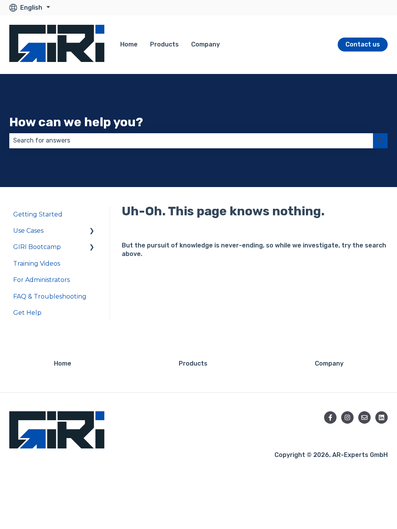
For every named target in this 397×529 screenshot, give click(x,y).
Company (205, 44)
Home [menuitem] (62, 363)
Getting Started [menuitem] (37, 214)
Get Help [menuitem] (27, 312)
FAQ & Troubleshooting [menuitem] (49, 296)
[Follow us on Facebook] (330, 417)
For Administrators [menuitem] (41, 279)
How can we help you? (76, 122)
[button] (92, 231)
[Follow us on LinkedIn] (381, 417)
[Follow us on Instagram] (347, 417)
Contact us (362, 44)
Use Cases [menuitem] (28, 230)
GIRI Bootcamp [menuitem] (37, 247)
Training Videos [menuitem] (36, 263)
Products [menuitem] (193, 363)
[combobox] (191, 140)
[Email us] (364, 417)
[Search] (380, 140)
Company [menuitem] (329, 363)
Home (129, 44)
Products (164, 44)
